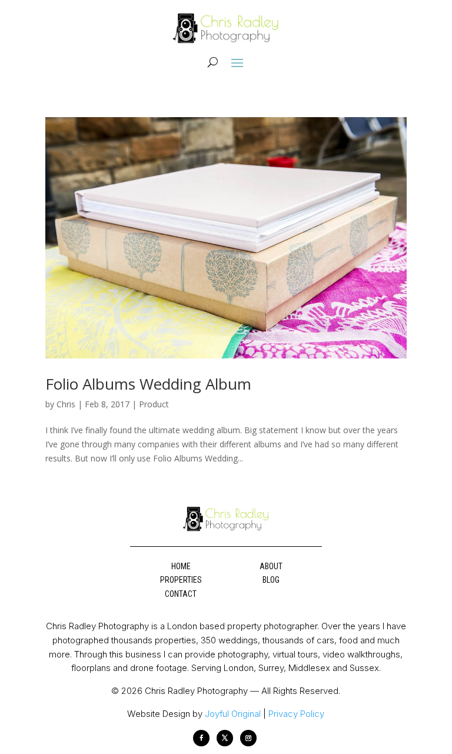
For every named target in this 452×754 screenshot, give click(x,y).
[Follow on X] (225, 738)
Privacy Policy (296, 713)
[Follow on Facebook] (201, 738)
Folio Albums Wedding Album (148, 383)
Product (154, 404)
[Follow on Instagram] (248, 738)
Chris (65, 404)
